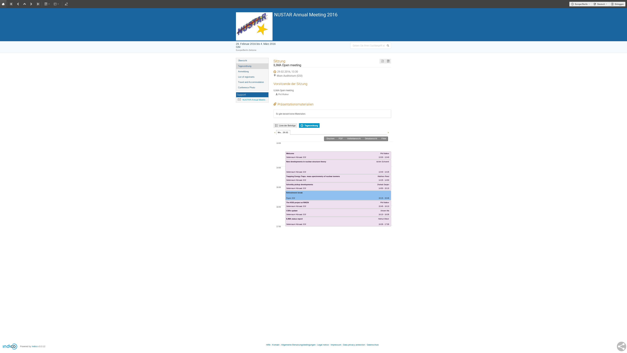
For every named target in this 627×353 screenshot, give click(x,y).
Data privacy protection (354, 344)
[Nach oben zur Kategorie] (24, 4)
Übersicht (242, 60)
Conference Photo (246, 87)
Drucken (330, 138)
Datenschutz (373, 344)
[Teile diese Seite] (621, 346)
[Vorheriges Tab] (274, 132)
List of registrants (246, 77)
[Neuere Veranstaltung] (31, 4)
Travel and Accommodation (251, 82)
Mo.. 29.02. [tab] (283, 132)
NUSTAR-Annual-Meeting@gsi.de (258, 99)
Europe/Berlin (581, 4)
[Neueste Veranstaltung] (37, 4)
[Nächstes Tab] (388, 132)
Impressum (336, 344)
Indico (35, 346)
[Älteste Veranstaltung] (11, 4)
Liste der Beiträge (287, 125)
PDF (341, 138)
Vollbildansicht (354, 138)
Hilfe (268, 344)
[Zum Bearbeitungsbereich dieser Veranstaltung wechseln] (66, 4)
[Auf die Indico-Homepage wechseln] (3, 4)
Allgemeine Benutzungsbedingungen (298, 344)
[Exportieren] (47, 4)
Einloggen (619, 4)
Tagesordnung (244, 66)
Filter (383, 138)
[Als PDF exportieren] (382, 61)
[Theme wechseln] (56, 4)
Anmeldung (243, 71)
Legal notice (323, 344)
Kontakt (276, 344)
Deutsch (601, 4)
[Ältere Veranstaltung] (18, 4)
